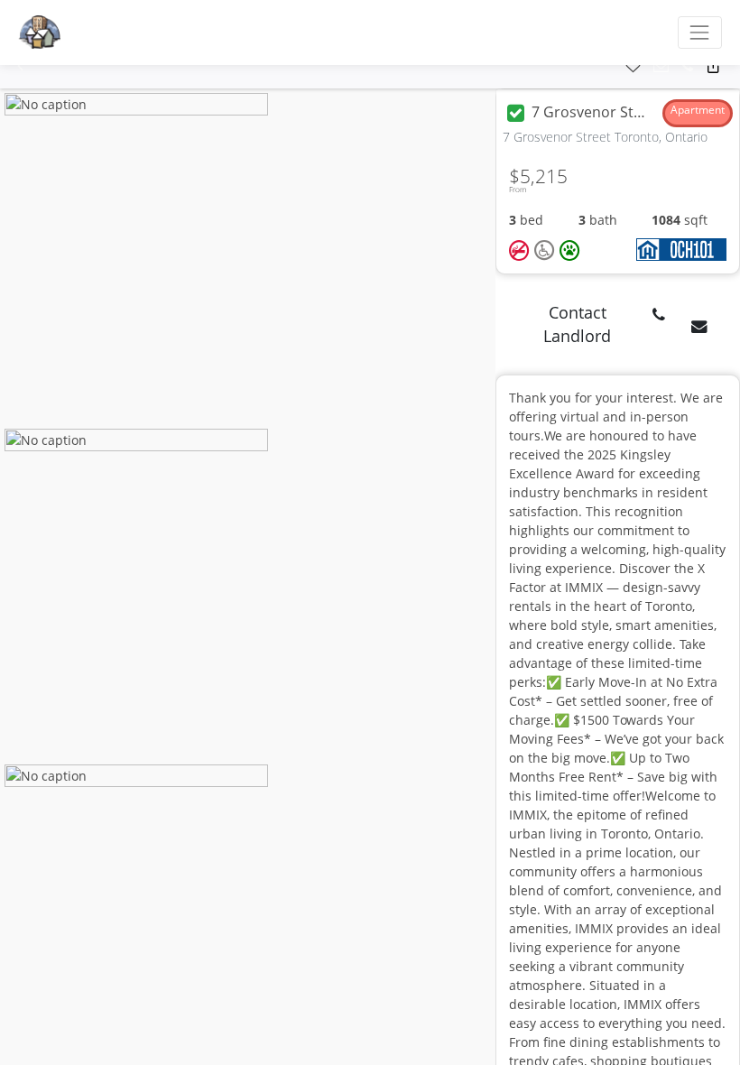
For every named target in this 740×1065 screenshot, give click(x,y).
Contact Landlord (577, 324)
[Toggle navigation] (700, 32)
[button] (20, 66)
